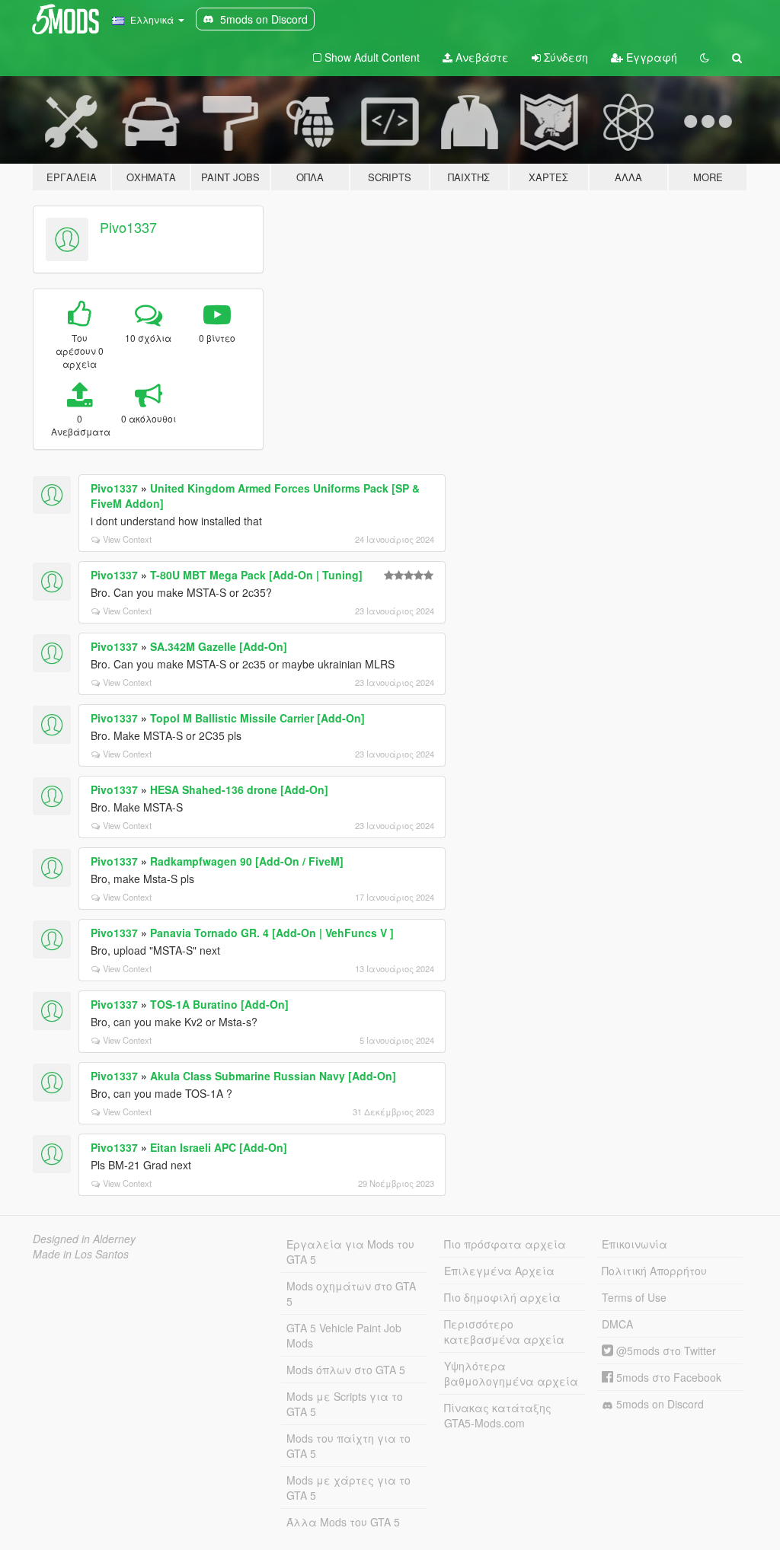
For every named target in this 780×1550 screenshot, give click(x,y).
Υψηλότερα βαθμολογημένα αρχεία (511, 1373)
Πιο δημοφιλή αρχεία (502, 1297)
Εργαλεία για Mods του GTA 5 (350, 1251)
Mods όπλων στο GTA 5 (345, 1369)
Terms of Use (634, 1297)
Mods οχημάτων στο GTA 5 (351, 1293)
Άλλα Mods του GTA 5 (343, 1521)
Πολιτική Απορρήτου (654, 1270)
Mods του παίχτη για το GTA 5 (348, 1445)
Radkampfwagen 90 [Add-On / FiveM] (247, 861)
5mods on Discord (658, 1403)
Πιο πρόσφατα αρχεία (505, 1244)
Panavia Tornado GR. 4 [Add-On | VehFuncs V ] (272, 932)
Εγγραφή (650, 57)
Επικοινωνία (634, 1244)
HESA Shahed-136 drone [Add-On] (239, 789)
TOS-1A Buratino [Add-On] (219, 1004)
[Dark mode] (705, 57)
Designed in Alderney (84, 1238)
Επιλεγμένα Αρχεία (499, 1270)
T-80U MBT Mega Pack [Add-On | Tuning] (256, 574)
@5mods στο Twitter (664, 1350)
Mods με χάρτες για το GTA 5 (348, 1487)
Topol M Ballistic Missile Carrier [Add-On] (257, 718)
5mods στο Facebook (667, 1377)
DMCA (617, 1324)
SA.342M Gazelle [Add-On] (218, 646)
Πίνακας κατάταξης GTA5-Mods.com (497, 1415)
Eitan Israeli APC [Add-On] (218, 1147)
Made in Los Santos (81, 1253)
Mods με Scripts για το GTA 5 (344, 1404)
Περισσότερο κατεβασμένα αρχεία (504, 1331)
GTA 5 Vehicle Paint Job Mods (343, 1335)
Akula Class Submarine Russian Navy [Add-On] (273, 1075)
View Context (127, 539)
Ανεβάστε (480, 57)
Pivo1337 (128, 227)
